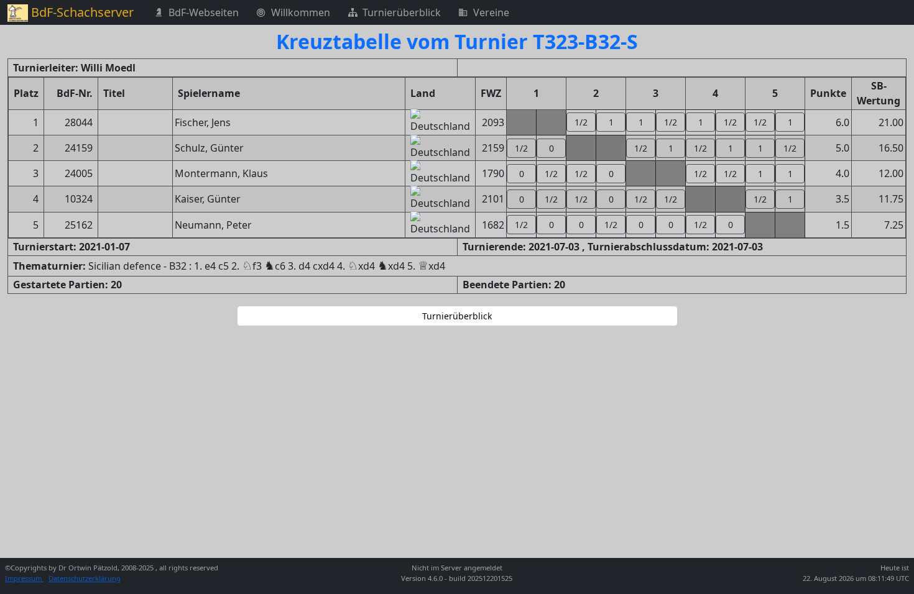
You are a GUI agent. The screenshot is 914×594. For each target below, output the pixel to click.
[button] (581, 122)
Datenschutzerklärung (84, 578)
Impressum (24, 578)
